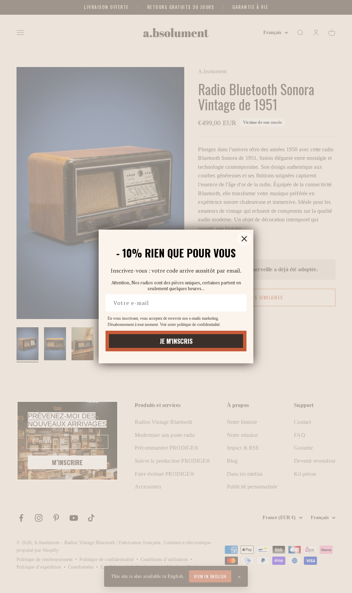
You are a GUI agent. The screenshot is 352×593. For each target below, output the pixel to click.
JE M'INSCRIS (176, 341)
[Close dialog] (244, 238)
